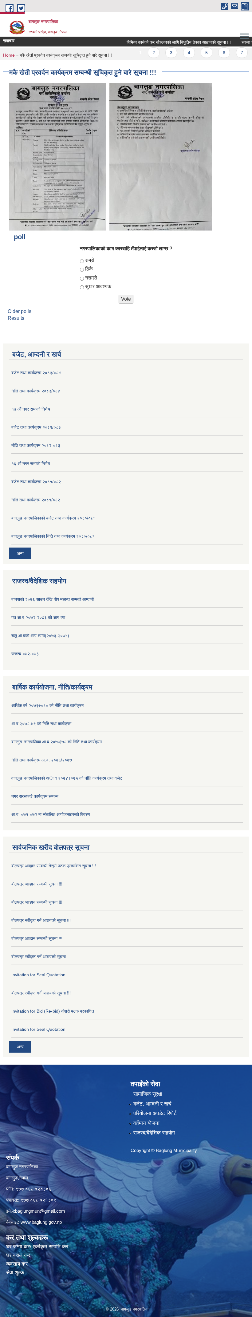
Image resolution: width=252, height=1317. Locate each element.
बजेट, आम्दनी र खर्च (152, 1104)
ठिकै (89, 268)
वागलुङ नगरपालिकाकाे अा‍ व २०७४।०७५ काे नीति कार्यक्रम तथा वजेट (66, 778)
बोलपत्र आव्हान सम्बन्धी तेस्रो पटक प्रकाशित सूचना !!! (53, 865)
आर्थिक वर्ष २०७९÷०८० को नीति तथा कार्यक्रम (47, 705)
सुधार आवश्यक (98, 286)
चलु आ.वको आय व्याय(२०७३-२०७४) (40, 635)
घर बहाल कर (18, 1255)
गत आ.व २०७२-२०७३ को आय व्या (38, 617)
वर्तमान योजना (146, 1123)
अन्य (20, 553)
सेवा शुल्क (15, 1272)
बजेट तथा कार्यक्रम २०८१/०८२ (36, 481)
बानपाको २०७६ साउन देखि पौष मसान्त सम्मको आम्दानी (52, 599)
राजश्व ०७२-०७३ (25, 653)
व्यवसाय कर (17, 1264)
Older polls (19, 311)
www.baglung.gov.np (41, 1222)
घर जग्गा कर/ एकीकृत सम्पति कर (37, 1247)
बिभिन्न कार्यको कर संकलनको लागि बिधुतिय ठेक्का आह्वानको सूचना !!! (164, 42)
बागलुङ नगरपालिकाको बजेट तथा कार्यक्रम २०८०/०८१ (53, 518)
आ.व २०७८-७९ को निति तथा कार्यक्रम (41, 723)
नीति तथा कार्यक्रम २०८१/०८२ (35, 499)
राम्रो (89, 260)
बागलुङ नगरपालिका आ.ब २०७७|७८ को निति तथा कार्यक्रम (56, 741)
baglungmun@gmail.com (40, 1211)
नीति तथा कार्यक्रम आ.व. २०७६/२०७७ (41, 759)
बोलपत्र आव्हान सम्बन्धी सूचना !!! (36, 883)
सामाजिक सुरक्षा (147, 1094)
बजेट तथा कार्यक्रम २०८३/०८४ (36, 372)
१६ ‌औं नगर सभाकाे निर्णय (30, 463)
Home (9, 55)
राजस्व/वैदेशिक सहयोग (154, 1133)
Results (16, 318)
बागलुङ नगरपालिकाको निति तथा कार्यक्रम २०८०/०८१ (53, 536)
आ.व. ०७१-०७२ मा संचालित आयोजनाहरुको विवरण (50, 814)
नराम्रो (91, 277)
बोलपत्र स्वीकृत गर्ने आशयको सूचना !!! (41, 920)
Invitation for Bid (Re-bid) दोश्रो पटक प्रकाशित (52, 1011)
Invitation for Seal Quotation (38, 974)
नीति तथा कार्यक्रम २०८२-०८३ (35, 445)
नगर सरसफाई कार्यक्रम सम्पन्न (34, 796)
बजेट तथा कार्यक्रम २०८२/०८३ (36, 427)
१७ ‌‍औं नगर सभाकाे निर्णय (30, 409)
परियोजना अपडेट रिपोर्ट (155, 1113)
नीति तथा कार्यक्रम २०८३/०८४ (35, 390)
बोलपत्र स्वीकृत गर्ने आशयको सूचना (38, 956)
